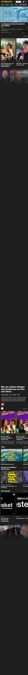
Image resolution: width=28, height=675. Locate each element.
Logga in (18, 1)
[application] (14, 14)
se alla (25, 36)
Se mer (23, 32)
